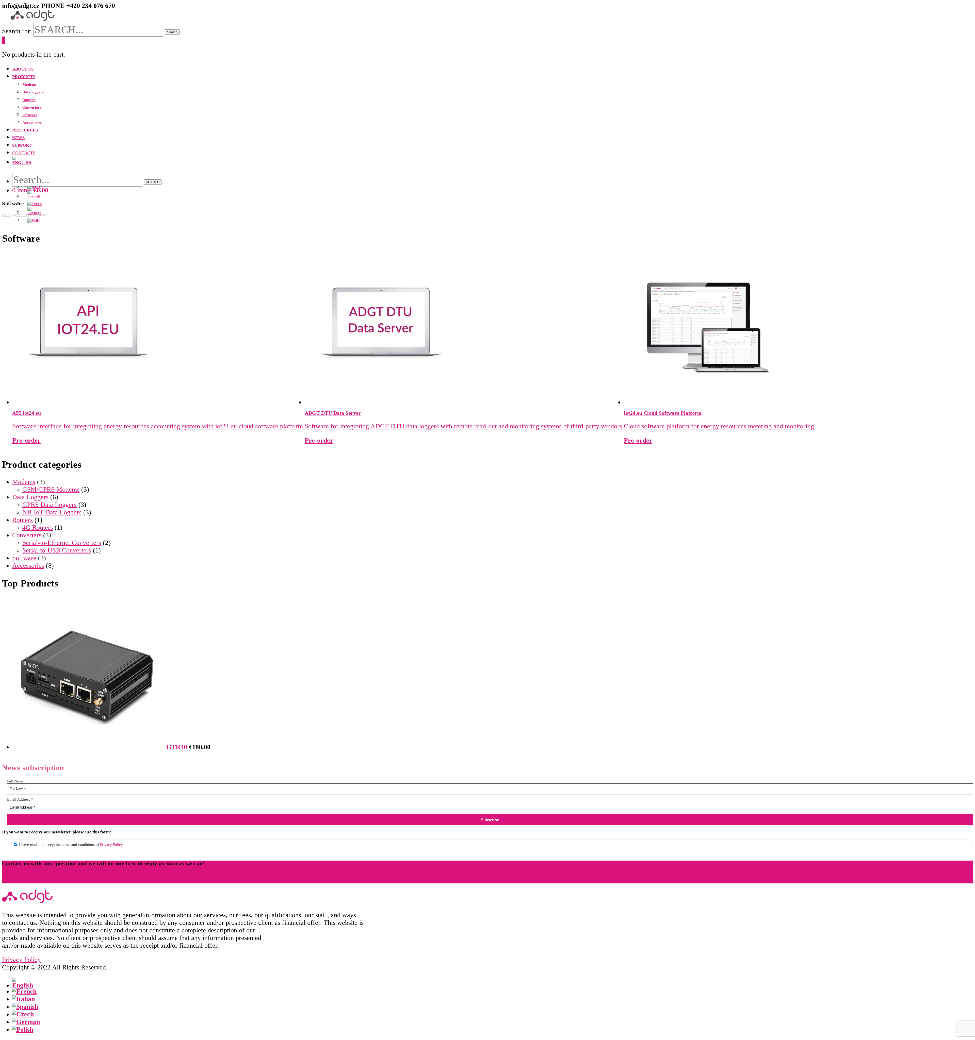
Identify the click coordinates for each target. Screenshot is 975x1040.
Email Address (20, 799)
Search (172, 32)
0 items (30, 190)
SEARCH (152, 182)
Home (6, 215)
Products (22, 215)
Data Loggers (30, 497)
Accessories (28, 565)
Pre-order (26, 440)
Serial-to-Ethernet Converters (61, 542)
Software (24, 558)
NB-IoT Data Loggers (52, 512)
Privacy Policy (111, 845)
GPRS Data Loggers (49, 504)
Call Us (12, 879)
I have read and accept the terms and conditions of (70, 845)
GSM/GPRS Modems (50, 489)
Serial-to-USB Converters (56, 550)
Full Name (15, 781)
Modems (23, 481)
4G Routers (37, 527)
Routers (22, 520)
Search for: (17, 31)
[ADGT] (32, 19)
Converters (26, 535)
